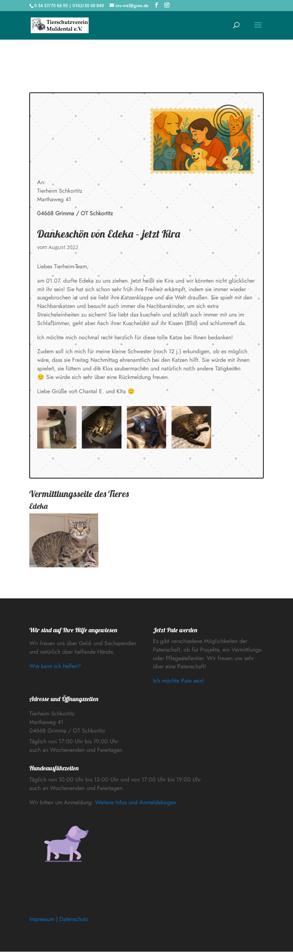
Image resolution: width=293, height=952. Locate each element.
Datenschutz (73, 919)
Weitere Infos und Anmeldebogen (135, 802)
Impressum (41, 919)
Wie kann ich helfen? (55, 666)
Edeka (38, 506)
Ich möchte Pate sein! (178, 681)
